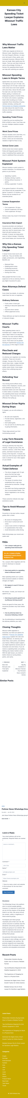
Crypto (4, 1056)
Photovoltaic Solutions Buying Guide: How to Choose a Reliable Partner (14, 962)
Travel (4, 1085)
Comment (5, 861)
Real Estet (5, 1081)
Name (4, 868)
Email (4, 874)
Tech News (5, 1083)
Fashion (4, 1063)
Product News (6, 1078)
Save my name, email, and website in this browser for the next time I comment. (13, 886)
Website (4, 881)
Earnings (5, 1058)
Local (4, 1072)
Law (3, 1069)
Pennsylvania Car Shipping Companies (13, 106)
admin (4, 812)
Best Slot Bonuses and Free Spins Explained (6, 667)
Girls (3, 1065)
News (3, 806)
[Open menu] (24, 3)
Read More (6, 818)
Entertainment (6, 1060)
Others (4, 1076)
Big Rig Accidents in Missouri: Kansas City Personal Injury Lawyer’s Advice (20, 669)
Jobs (3, 1067)
